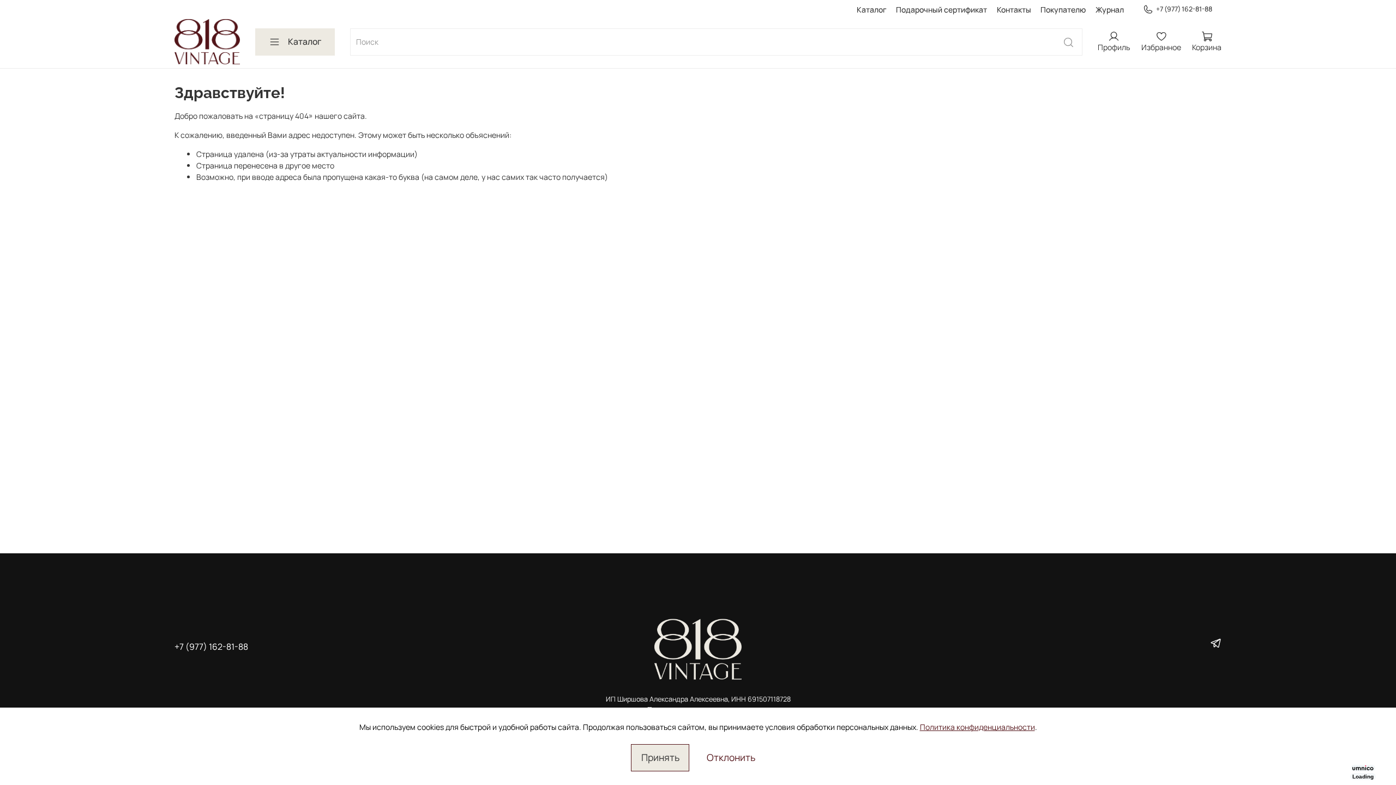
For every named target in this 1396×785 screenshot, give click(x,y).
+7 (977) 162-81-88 (1184, 9)
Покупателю (1063, 9)
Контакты (1014, 9)
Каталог (872, 9)
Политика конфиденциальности (977, 727)
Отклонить (731, 757)
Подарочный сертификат (941, 9)
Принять (660, 757)
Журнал (1110, 9)
